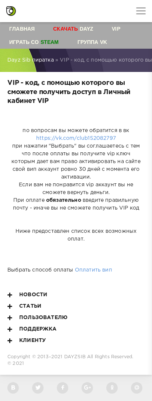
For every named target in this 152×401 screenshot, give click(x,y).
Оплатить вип (93, 270)
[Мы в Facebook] (62, 388)
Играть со (34, 42)
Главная (22, 29)
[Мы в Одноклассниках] (112, 388)
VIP (116, 29)
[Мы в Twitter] (38, 388)
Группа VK (92, 42)
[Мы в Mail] (136, 388)
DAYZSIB (75, 357)
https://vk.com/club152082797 (76, 138)
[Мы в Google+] (87, 388)
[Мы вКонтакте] (13, 388)
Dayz (73, 29)
